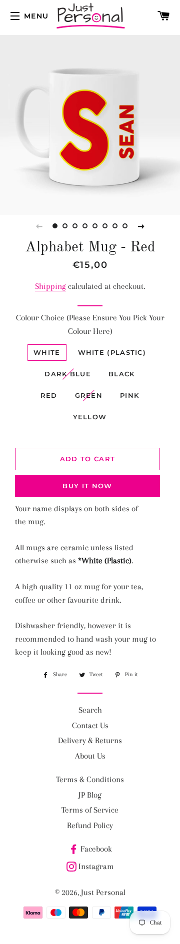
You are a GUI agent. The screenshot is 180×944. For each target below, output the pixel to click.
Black (121, 374)
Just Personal (103, 892)
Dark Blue (67, 374)
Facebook (96, 849)
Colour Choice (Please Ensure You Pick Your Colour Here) (90, 324)
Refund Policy (90, 825)
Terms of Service (90, 810)
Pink (129, 395)
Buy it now (87, 486)
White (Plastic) (112, 352)
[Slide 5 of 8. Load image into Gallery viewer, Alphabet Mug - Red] (95, 226)
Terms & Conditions (90, 779)
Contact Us (90, 725)
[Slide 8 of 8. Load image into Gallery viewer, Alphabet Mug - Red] (125, 226)
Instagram (96, 866)
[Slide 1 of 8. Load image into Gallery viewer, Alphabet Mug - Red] (55, 226)
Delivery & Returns (90, 740)
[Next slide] (141, 226)
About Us (90, 756)
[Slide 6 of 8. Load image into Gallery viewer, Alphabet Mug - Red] (105, 226)
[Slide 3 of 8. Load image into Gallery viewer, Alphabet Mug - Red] (75, 226)
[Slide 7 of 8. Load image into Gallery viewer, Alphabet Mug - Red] (115, 226)
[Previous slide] (39, 226)
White (47, 352)
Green (89, 395)
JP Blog (90, 795)
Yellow (90, 417)
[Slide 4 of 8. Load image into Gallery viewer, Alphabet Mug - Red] (85, 226)
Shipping (50, 286)
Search (90, 710)
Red (49, 395)
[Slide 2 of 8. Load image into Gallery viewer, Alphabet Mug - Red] (65, 226)
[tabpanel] (90, 125)
